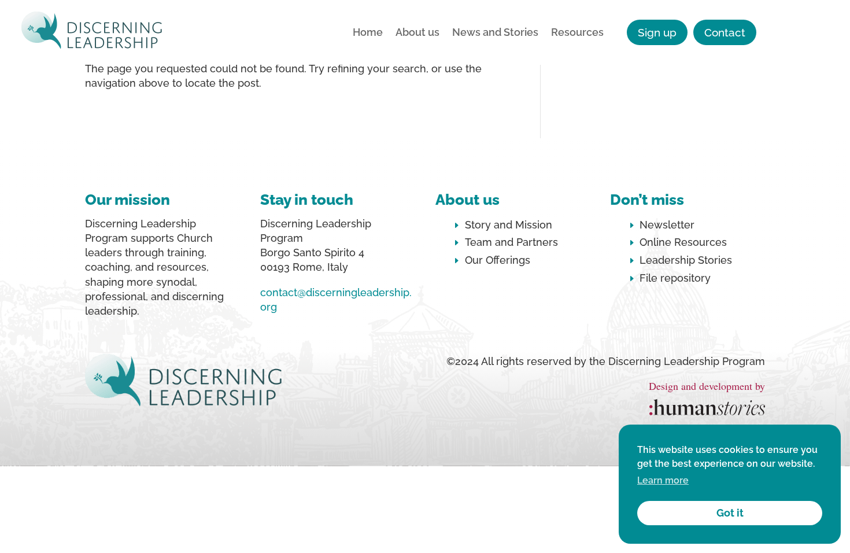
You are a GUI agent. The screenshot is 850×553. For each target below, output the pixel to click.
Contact (724, 32)
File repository (675, 278)
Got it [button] (730, 513)
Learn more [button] (663, 480)
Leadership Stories (686, 260)
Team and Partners (511, 242)
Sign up (657, 32)
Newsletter (667, 225)
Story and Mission (508, 225)
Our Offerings (497, 260)
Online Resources (683, 242)
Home (368, 33)
